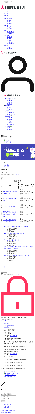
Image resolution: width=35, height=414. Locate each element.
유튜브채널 (10, 124)
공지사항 (9, 117)
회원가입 (6, 15)
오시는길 (9, 102)
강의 (6, 111)
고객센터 (7, 126)
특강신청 (9, 104)
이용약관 (6, 323)
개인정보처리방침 (9, 325)
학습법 (7, 105)
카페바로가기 (11, 122)
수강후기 (9, 119)
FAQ (8, 127)
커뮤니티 (7, 116)
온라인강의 (10, 112)
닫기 (5, 320)
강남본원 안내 (11, 114)
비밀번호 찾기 (8, 406)
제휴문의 (6, 327)
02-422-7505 (13, 336)
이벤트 (9, 121)
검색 (17, 174)
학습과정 (9, 109)
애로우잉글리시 (9, 99)
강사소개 (9, 100)
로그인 (6, 13)
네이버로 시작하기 (6, 412)
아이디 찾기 (7, 404)
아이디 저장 (6, 396)
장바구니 (6, 12)
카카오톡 (9, 129)
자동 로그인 (6, 398)
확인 (2, 320)
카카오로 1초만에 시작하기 (8, 410)
